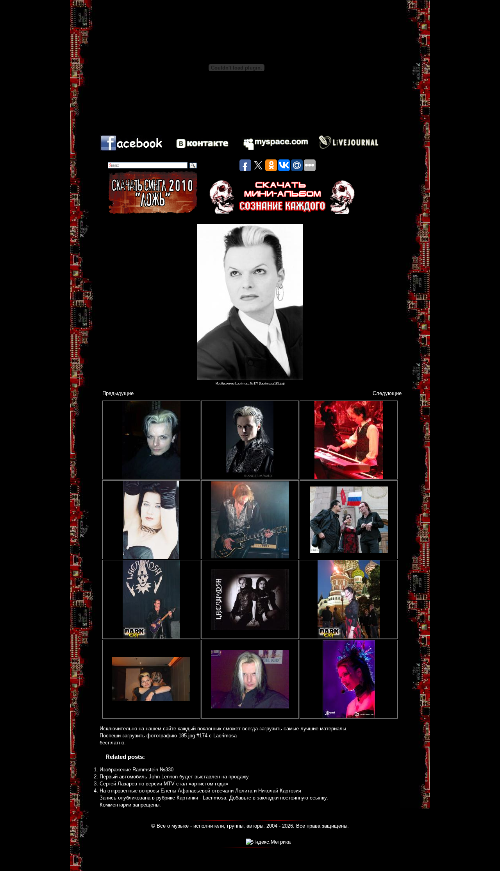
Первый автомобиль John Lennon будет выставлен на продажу (174, 777)
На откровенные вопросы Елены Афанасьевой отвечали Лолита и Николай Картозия (200, 791)
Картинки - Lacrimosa (201, 798)
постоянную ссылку (303, 798)
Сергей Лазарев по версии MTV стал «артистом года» (164, 784)
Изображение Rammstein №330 (136, 770)
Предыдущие (118, 393)
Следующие (387, 393)
